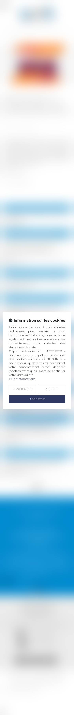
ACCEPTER (37, 399)
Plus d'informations (22, 379)
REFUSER (52, 389)
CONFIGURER (22, 389)
